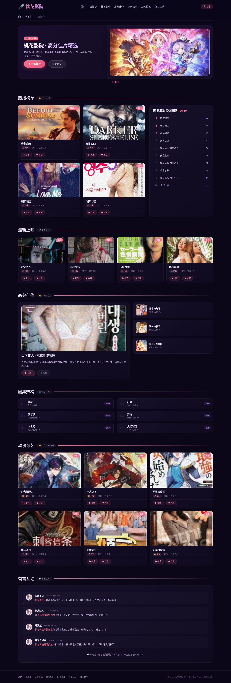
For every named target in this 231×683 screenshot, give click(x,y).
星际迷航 (164, 129)
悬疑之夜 (164, 182)
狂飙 (129, 398)
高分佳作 (119, 6)
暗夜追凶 (164, 115)
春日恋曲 (164, 122)
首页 (83, 6)
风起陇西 (132, 423)
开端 (129, 411)
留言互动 (159, 6)
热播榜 (93, 6)
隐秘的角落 (154, 305)
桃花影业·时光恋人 (169, 144)
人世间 (31, 423)
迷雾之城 (164, 137)
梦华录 (31, 411)
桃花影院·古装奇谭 (169, 159)
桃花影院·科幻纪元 (169, 174)
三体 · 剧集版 (155, 341)
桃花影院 (29, 16)
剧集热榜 (132, 6)
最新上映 (105, 6)
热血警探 (164, 152)
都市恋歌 (164, 167)
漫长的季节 (154, 323)
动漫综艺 (146, 6)
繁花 (30, 398)
